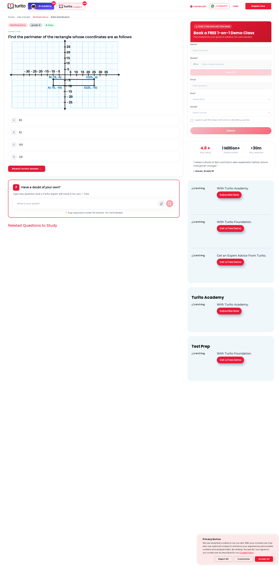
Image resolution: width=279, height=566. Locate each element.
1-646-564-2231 (199, 6)
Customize (244, 559)
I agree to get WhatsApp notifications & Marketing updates (222, 120)
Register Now (258, 6)
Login (235, 6)
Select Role (199, 99)
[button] (94, 120)
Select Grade (200, 112)
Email (193, 79)
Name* (193, 44)
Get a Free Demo (230, 228)
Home (11, 17)
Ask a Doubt (23, 17)
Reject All (223, 559)
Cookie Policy (246, 552)
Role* (193, 93)
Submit (231, 130)
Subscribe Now (229, 195)
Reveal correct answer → (26, 168)
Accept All (263, 559)
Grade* (194, 106)
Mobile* (194, 58)
